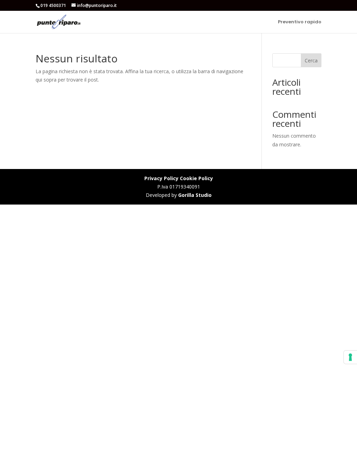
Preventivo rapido (299, 22)
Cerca (311, 60)
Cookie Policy (196, 178)
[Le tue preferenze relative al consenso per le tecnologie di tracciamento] (350, 357)
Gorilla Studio (195, 195)
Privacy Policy (161, 178)
